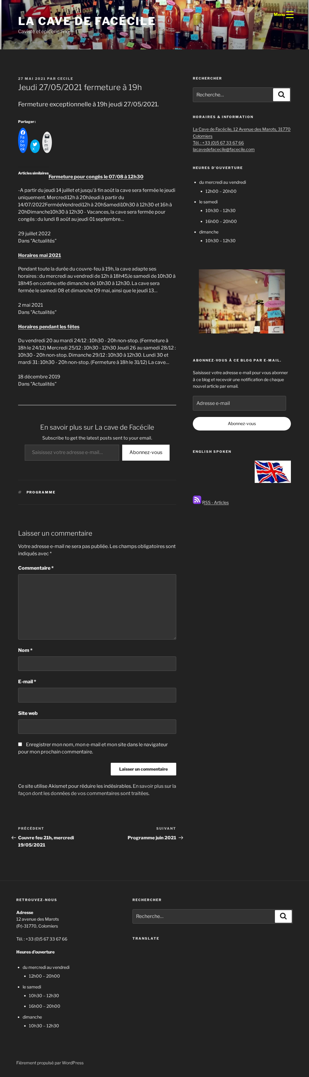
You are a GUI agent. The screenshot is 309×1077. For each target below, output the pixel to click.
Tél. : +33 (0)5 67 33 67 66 (218, 142)
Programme (41, 492)
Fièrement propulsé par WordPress (50, 1062)
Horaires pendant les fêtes (49, 327)
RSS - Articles (215, 502)
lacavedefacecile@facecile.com (224, 149)
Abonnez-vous (145, 452)
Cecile (65, 79)
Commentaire (36, 568)
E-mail (27, 681)
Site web (28, 713)
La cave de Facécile (87, 21)
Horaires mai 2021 (39, 255)
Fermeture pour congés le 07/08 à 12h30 (96, 177)
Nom (25, 650)
